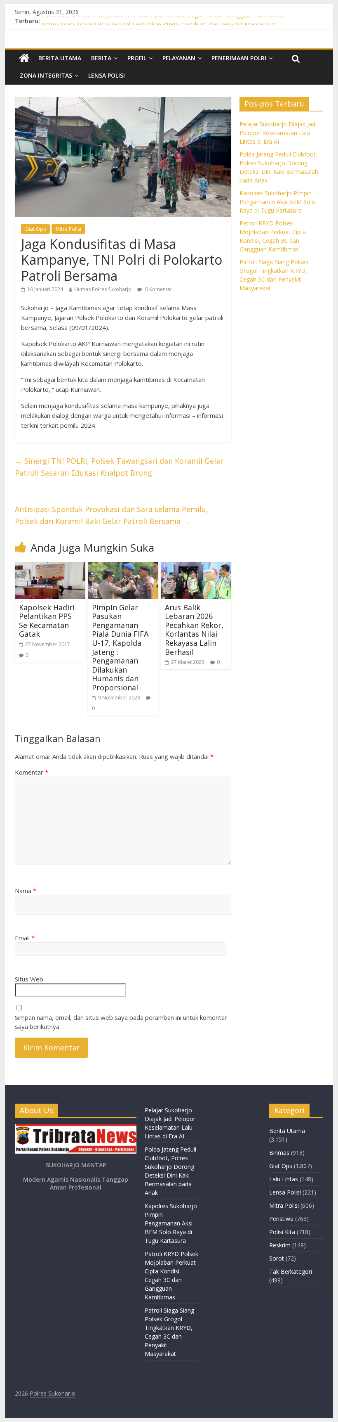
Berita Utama (59, 58)
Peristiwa (281, 1219)
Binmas (279, 1153)
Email (25, 938)
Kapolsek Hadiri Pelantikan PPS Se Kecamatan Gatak (47, 620)
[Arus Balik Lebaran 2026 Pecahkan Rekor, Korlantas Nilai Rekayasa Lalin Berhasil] (196, 566)
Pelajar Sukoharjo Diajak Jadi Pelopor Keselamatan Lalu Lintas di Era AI (278, 132)
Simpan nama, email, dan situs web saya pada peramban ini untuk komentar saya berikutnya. (121, 1022)
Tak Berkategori (290, 1271)
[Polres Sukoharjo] (24, 58)
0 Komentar (158, 289)
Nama (25, 890)
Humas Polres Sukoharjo (102, 289)
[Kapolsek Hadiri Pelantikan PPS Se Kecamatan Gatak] (50, 566)
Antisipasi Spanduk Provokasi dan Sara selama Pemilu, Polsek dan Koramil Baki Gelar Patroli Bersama (111, 515)
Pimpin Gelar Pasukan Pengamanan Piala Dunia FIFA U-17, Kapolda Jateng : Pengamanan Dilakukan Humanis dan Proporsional (120, 647)
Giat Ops (35, 228)
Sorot (276, 1258)
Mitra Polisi (68, 228)
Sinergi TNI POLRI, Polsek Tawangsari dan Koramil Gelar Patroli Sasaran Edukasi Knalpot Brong (119, 467)
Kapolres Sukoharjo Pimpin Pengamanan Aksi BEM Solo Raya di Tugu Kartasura (277, 201)
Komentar (31, 772)
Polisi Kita (282, 1232)
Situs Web (29, 979)
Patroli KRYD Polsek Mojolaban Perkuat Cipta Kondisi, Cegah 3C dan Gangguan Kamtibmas (164, 21)
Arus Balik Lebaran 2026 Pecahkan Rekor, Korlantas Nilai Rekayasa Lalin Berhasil (194, 629)
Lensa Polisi (106, 75)
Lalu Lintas (283, 1179)
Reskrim (280, 1245)
